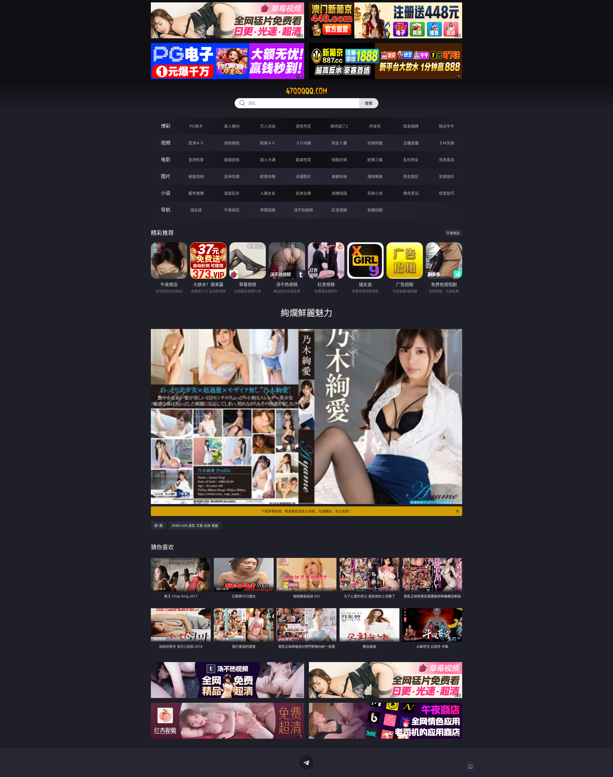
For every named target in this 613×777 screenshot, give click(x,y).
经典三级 (375, 159)
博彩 (165, 126)
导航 (165, 210)
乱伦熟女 (411, 159)
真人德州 (231, 126)
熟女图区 (411, 176)
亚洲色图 (231, 176)
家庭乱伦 (231, 193)
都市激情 (196, 193)
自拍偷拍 (231, 143)
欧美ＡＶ (267, 143)
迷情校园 (339, 193)
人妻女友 (267, 193)
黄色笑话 (411, 193)
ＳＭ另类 (446, 143)
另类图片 (446, 176)
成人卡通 (267, 159)
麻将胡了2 (339, 126)
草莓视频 (267, 210)
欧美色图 (267, 176)
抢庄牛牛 (446, 126)
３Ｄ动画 (303, 143)
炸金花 (375, 126)
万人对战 (267, 126)
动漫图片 (303, 176)
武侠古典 (303, 193)
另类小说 (375, 193)
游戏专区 (303, 126)
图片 (165, 176)
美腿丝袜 (339, 176)
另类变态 (446, 159)
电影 (165, 159)
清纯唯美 (375, 176)
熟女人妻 (339, 143)
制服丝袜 (339, 159)
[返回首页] (470, 766)
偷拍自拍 (231, 159)
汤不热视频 (303, 210)
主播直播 (411, 143)
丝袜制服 (375, 143)
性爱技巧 (446, 193)
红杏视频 (339, 210)
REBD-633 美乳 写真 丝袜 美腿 (195, 525)
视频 (165, 143)
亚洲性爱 (196, 159)
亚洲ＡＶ (196, 143)
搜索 (369, 103)
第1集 (158, 525)
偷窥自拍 (196, 176)
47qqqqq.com (306, 91)
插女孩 (196, 210)
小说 (165, 193)
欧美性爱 (303, 159)
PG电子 (196, 126)
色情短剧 (375, 210)
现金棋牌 (411, 126)
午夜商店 (231, 210)
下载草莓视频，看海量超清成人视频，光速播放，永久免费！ (306, 511)
